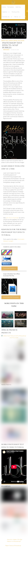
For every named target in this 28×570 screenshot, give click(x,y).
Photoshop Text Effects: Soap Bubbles (12, 45)
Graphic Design (13, 40)
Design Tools (4, 40)
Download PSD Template (11, 297)
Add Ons (18, 7)
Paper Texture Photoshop (13, 545)
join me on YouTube (12, 218)
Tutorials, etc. (6, 16)
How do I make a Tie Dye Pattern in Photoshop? (14, 540)
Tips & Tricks (21, 40)
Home (4, 7)
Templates (10, 7)
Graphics (4, 12)
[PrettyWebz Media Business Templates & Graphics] (13, 2)
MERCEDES (6, 49)
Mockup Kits (15, 12)
